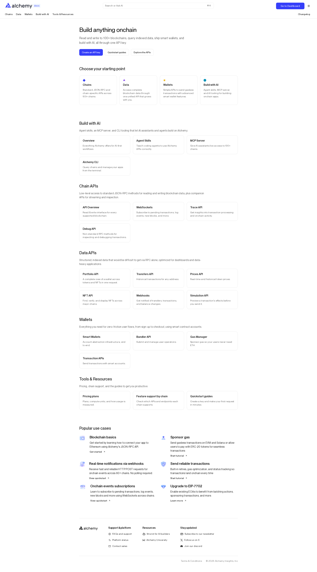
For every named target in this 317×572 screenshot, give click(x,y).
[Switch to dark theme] (309, 6)
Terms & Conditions (191, 561)
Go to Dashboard (290, 6)
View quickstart (97, 478)
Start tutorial (177, 455)
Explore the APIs (142, 52)
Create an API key (91, 52)
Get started (96, 451)
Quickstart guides (117, 52)
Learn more (176, 500)
